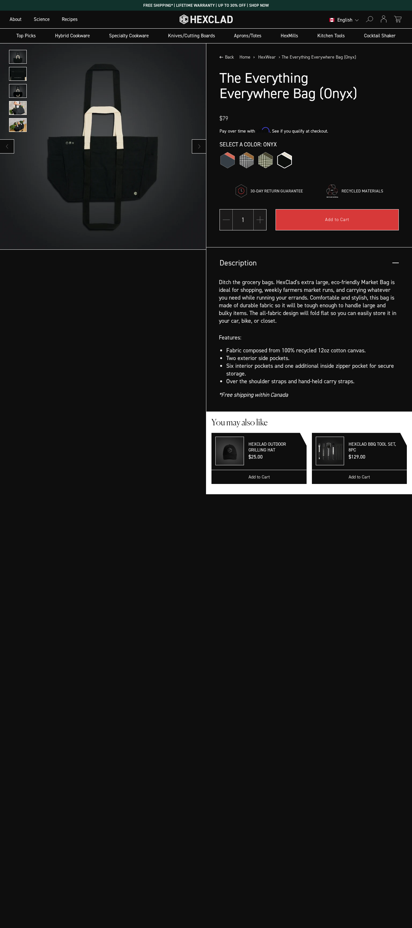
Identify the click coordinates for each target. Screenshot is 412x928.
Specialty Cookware (129, 35)
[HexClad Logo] (206, 20)
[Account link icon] (383, 19)
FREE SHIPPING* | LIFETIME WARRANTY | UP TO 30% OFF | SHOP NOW (206, 5)
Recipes (70, 19)
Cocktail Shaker (380, 35)
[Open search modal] (369, 19)
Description (238, 263)
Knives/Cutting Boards (191, 35)
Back (229, 57)
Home (244, 57)
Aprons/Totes (247, 35)
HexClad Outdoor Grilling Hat (267, 447)
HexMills (289, 35)
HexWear (267, 57)
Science (42, 19)
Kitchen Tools (331, 35)
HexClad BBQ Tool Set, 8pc (372, 447)
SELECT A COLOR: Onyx (248, 144)
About (16, 19)
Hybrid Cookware (72, 35)
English (344, 20)
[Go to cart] (398, 19)
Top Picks (26, 35)
